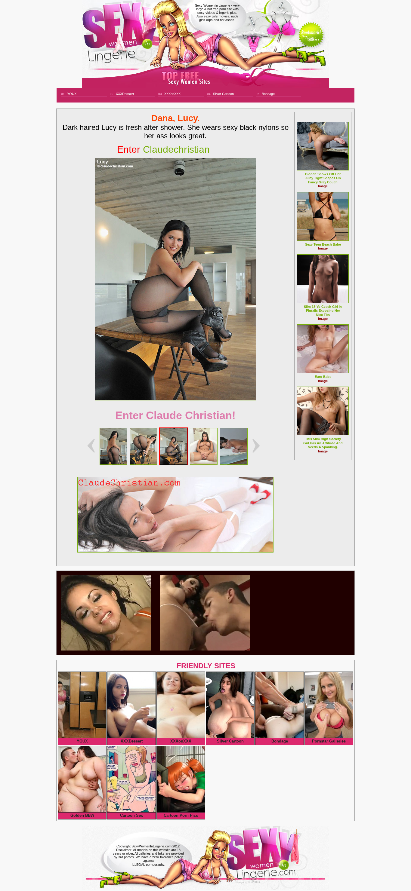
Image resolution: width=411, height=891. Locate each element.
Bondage (268, 94)
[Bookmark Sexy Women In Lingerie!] (311, 39)
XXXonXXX (172, 94)
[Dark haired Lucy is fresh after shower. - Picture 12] (234, 463)
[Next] (175, 279)
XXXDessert (125, 94)
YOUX (71, 94)
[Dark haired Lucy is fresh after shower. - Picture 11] (204, 463)
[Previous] (90, 445)
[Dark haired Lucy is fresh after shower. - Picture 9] (143, 463)
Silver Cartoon (223, 94)
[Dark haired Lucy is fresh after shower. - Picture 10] (173, 463)
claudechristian (163, 149)
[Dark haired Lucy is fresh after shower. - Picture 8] (113, 463)
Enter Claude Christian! (175, 415)
